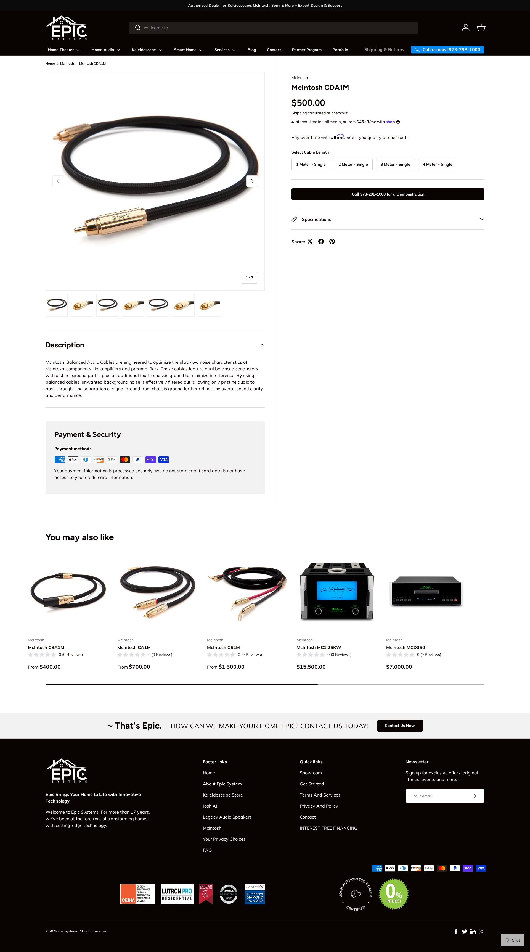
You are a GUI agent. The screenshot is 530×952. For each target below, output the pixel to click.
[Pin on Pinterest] (332, 241)
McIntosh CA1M (134, 647)
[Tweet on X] (310, 241)
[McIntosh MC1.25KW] (336, 592)
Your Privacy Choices (224, 839)
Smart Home (185, 49)
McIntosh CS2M (223, 647)
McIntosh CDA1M (92, 63)
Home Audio (103, 49)
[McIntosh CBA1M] (68, 592)
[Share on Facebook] (321, 241)
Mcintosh (212, 828)
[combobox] (273, 28)
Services (222, 49)
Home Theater (61, 49)
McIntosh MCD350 (405, 647)
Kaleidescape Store (223, 795)
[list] (155, 181)
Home (50, 63)
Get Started (312, 784)
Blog (252, 49)
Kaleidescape (144, 49)
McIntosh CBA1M (46, 647)
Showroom (311, 773)
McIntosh (67, 63)
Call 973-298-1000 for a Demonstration (388, 193)
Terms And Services (320, 795)
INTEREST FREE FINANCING (328, 828)
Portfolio (340, 49)
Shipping (299, 112)
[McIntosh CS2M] (247, 592)
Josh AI (210, 806)
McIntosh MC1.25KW (318, 647)
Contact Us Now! (400, 725)
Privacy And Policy (319, 806)
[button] (481, 28)
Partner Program (307, 49)
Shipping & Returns (384, 50)
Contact (274, 49)
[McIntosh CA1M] (157, 592)
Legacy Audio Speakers (227, 817)
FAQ (207, 850)
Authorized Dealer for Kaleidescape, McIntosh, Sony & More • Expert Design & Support (265, 5)
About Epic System (222, 784)
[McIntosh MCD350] (426, 592)
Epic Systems (68, 931)
